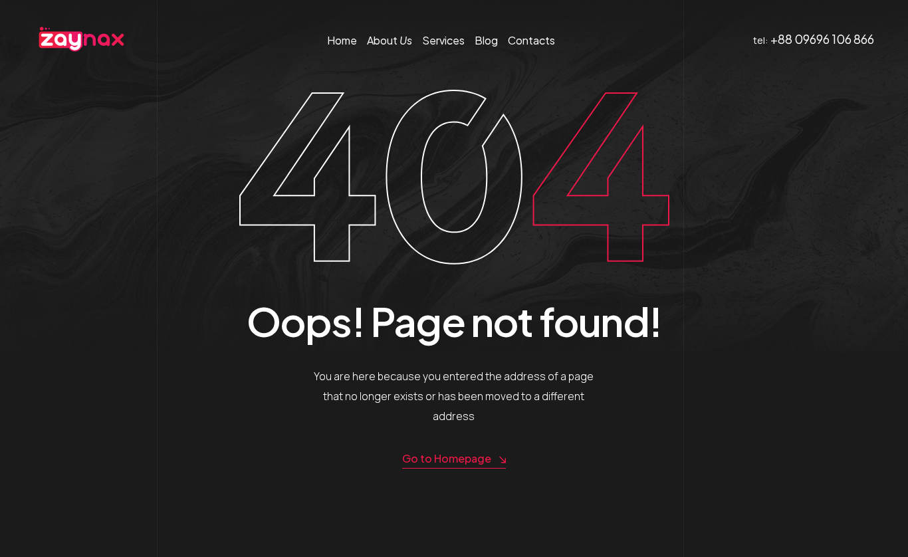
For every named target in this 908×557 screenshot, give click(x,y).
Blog (486, 40)
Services (443, 40)
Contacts (531, 40)
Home (342, 40)
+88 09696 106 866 (822, 39)
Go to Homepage (446, 458)
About (389, 40)
